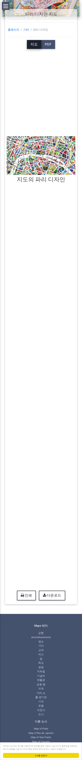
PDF (48, 44)
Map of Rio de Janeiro (41, 732)
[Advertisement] (41, 90)
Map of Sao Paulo (41, 737)
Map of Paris (41, 728)
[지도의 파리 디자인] (41, 155)
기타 (26, 29)
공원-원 (41, 684)
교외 (41, 650)
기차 (41, 701)
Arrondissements (41, 637)
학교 (41, 662)
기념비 (41, 675)
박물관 (41, 680)
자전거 (41, 710)
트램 (41, 705)
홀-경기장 (41, 697)
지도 (34, 44)
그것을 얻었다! (41, 755)
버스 (41, 654)
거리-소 (41, 692)
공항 (41, 632)
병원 (41, 667)
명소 (41, 641)
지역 (41, 688)
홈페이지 (13, 29)
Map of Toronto (41, 741)
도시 (41, 714)
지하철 (41, 671)
